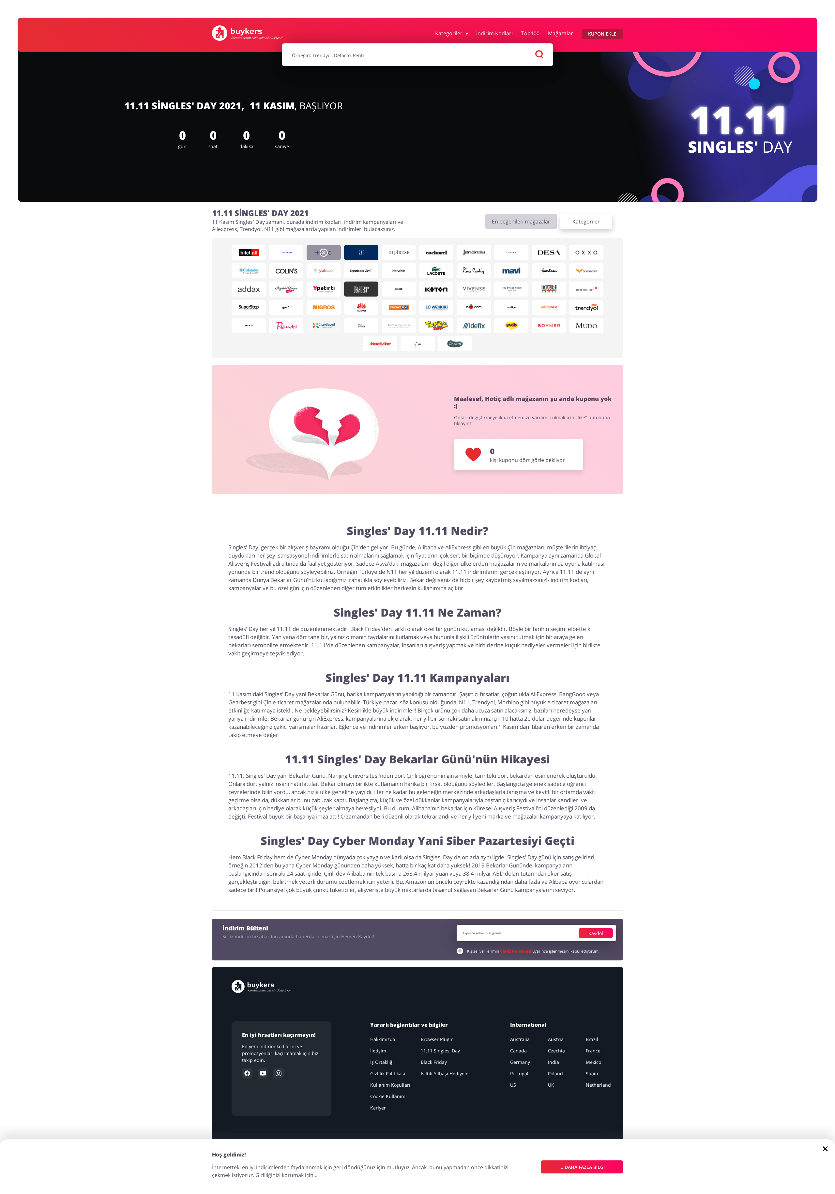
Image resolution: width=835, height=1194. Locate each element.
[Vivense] (474, 289)
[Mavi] (511, 270)
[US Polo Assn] (511, 289)
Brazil (592, 1039)
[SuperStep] (249, 307)
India (553, 1062)
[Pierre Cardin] (474, 270)
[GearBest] (361, 289)
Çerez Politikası (515, 951)
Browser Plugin (437, 1039)
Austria (556, 1039)
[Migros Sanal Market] (324, 307)
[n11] (474, 307)
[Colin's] (286, 270)
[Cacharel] (436, 252)
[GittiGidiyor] (361, 325)
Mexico (593, 1062)
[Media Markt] (380, 343)
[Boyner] (549, 325)
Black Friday (434, 1062)
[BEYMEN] (399, 325)
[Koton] (436, 289)
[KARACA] (399, 289)
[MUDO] (586, 325)
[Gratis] (511, 325)
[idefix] (474, 325)
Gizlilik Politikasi (387, 1073)
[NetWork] (399, 270)
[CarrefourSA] (286, 252)
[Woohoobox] (418, 343)
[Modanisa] (586, 289)
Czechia (556, 1051)
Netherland (598, 1085)
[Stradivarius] (474, 252)
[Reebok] (361, 270)
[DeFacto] (249, 325)
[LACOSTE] (436, 270)
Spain (592, 1073)
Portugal (519, 1073)
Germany (520, 1062)
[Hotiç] (324, 252)
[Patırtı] (324, 289)
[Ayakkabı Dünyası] (286, 289)
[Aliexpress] (549, 307)
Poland (555, 1073)
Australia (520, 1039)
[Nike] (286, 307)
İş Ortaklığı (382, 1062)
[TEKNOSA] (399, 307)
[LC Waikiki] (436, 307)
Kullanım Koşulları (390, 1085)
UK (551, 1085)
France (593, 1051)
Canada (518, 1051)
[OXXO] (586, 252)
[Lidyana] (511, 252)
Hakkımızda (382, 1039)
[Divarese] (399, 252)
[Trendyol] (586, 307)
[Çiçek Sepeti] (324, 325)
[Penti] (286, 325)
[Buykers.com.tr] (247, 33)
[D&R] (549, 289)
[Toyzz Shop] (436, 325)
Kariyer (378, 1108)
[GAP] (361, 252)
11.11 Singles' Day (440, 1051)
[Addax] (249, 289)
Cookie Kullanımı (388, 1096)
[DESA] (549, 252)
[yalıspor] (324, 270)
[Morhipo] (511, 307)
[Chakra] (455, 343)
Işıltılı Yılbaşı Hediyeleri (446, 1073)
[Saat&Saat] (549, 270)
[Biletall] (249, 252)
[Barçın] (586, 270)
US (513, 1085)
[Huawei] (361, 307)
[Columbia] (249, 270)
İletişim (378, 1051)
